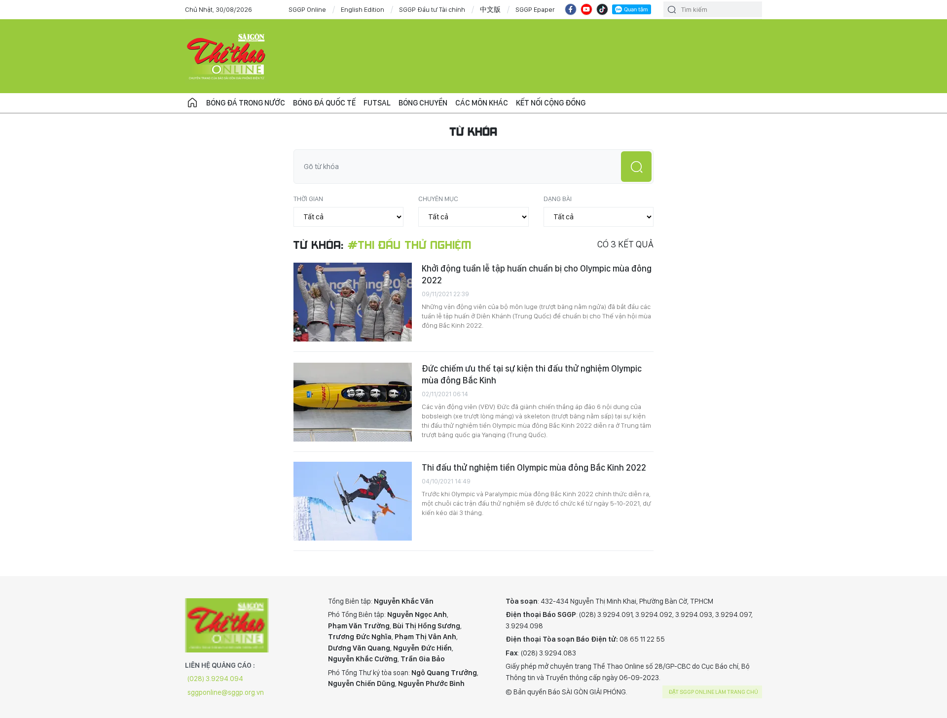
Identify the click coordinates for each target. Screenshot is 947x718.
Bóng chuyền (423, 102)
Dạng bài (558, 199)
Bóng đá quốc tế (324, 102)
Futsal (377, 102)
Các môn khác (481, 102)
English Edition (362, 9)
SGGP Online (307, 9)
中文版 (490, 9)
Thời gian (308, 199)
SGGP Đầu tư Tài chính (432, 9)
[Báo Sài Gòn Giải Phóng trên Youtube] (586, 9)
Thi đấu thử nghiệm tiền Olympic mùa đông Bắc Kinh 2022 (534, 467)
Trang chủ (192, 103)
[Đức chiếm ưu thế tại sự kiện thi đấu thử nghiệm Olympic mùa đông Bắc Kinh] (352, 402)
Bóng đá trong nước (245, 102)
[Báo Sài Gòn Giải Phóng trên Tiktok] (602, 9)
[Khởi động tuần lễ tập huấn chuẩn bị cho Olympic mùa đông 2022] (352, 302)
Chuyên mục (438, 199)
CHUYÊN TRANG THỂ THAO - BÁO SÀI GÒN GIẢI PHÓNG (227, 56)
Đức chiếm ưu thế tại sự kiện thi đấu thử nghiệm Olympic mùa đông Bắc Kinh (532, 374)
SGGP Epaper (535, 9)
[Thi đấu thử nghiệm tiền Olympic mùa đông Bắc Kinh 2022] (352, 501)
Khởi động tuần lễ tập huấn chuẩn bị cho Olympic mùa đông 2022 (537, 274)
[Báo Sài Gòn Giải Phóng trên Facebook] (571, 9)
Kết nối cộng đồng (550, 102)
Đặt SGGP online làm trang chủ (713, 691)
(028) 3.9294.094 (215, 678)
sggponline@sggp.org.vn (225, 692)
